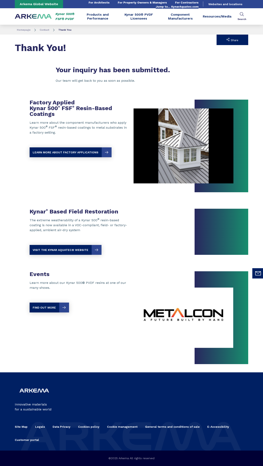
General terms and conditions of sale (172, 426)
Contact (44, 29)
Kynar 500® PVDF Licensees (139, 16)
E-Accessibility (218, 426)
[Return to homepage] (33, 16)
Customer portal (27, 440)
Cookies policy (88, 426)
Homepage (24, 29)
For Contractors (186, 2)
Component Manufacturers (180, 16)
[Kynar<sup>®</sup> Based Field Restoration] (131, 232)
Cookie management (122, 426)
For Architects (99, 2)
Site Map (21, 426)
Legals (40, 426)
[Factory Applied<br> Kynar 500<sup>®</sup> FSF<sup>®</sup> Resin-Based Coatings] (131, 146)
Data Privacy (61, 426)
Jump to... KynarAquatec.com (177, 6)
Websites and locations (225, 4)
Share (234, 40)
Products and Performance (98, 16)
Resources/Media (217, 16)
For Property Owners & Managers (142, 2)
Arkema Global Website (39, 4)
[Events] (131, 317)
